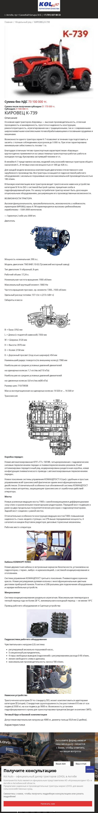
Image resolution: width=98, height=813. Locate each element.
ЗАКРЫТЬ (90, 769)
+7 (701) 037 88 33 (52, 14)
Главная (9, 22)
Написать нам (48, 803)
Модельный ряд (23, 22)
